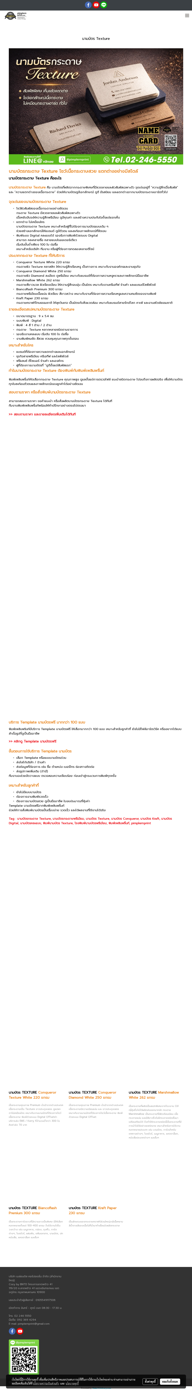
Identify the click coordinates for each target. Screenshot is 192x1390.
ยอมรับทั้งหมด (170, 1381)
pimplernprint (141, 823)
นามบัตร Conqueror (125, 818)
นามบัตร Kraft (149, 818)
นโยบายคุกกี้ (72, 1383)
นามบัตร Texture (97, 818)
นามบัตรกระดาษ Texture (34, 818)
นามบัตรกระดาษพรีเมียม (68, 818)
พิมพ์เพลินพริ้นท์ (119, 823)
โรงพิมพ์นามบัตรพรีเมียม (91, 823)
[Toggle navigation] (187, 16)
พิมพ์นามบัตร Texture (58, 823)
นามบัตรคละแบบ (30, 823)
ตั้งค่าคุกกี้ (150, 1381)
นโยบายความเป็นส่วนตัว (46, 1383)
